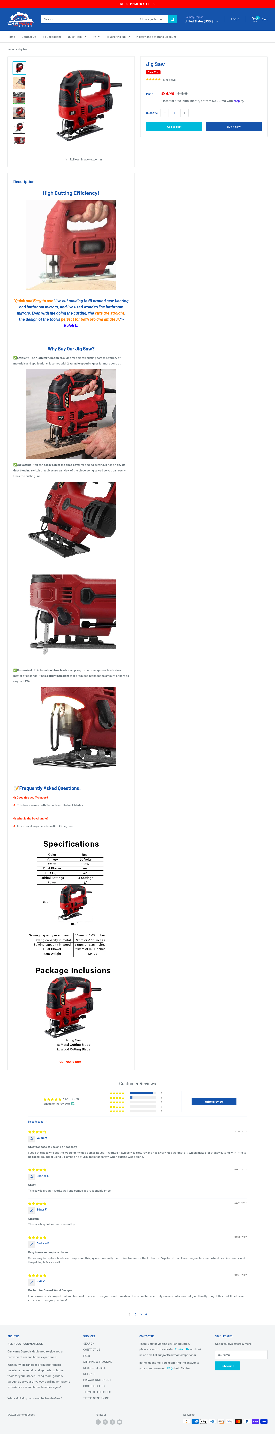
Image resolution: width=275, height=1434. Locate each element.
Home (11, 36)
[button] (117, 1093)
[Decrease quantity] (165, 113)
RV (94, 36)
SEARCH (88, 1343)
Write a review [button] (214, 1101)
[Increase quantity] (184, 113)
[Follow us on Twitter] (105, 1421)
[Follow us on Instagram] (112, 1421)
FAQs (86, 1355)
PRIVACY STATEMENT (97, 1379)
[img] (37, 1132)
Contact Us (29, 36)
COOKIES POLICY (94, 1386)
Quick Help (75, 36)
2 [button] (136, 1314)
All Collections (52, 36)
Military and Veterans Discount (156, 36)
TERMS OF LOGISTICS (97, 1392)
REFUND (88, 1373)
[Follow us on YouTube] (119, 1421)
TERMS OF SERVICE (96, 1398)
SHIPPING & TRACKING (98, 1361)
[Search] (172, 19)
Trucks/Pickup (116, 36)
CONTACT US (91, 1349)
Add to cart (174, 126)
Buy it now (234, 126)
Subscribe (227, 1366)
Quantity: (152, 112)
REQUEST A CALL (94, 1367)
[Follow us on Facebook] (98, 1421)
